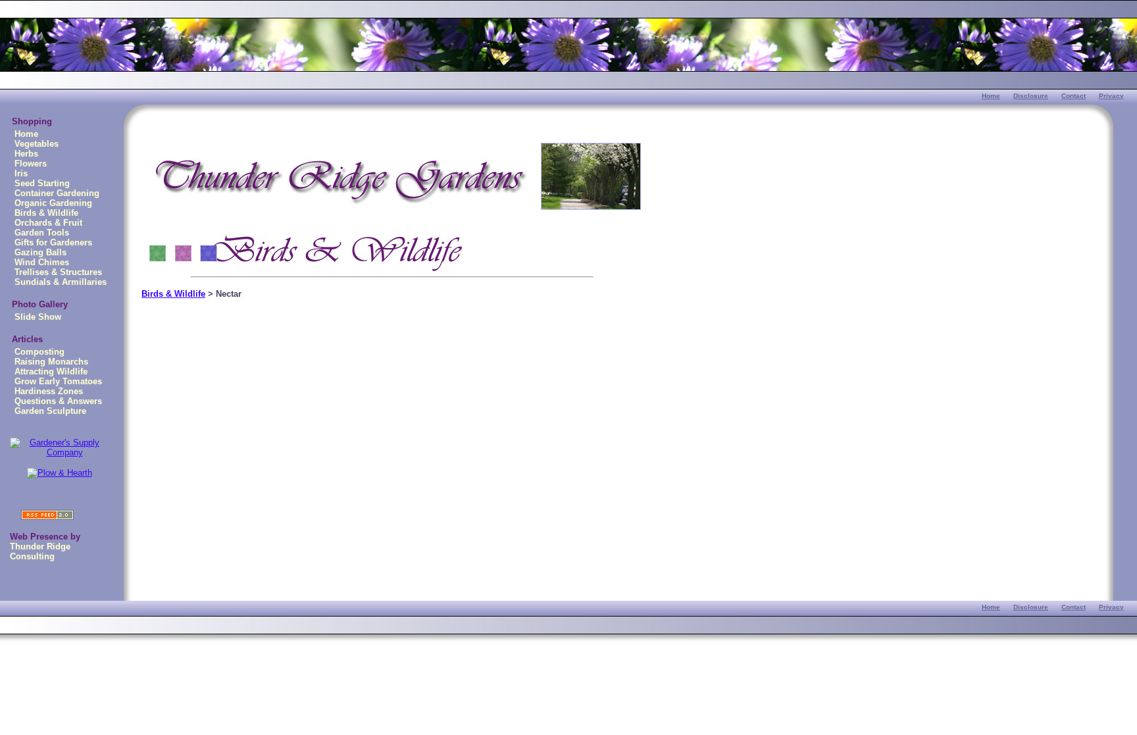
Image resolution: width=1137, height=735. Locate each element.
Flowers (30, 163)
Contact (1073, 95)
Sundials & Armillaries (60, 282)
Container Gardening (56, 193)
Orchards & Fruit (48, 223)
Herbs (26, 154)
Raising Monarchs (51, 362)
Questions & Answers (58, 401)
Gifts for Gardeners (53, 242)
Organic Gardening (53, 203)
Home (991, 95)
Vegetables (36, 144)
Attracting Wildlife (51, 371)
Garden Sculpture (50, 411)
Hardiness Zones (48, 391)
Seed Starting (42, 183)
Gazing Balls (40, 252)
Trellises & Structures (58, 272)
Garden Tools (41, 233)
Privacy (1111, 95)
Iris (21, 173)
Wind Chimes (41, 262)
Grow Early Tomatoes (58, 381)
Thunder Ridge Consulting (40, 551)
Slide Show (37, 317)
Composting (39, 352)
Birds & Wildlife (46, 213)
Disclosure (1030, 95)
